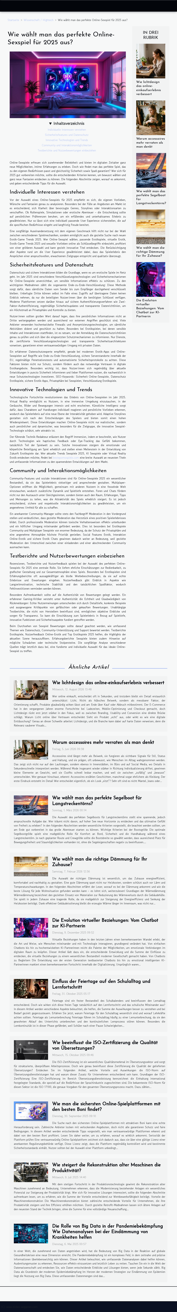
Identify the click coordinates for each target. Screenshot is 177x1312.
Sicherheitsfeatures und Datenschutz (66, 135)
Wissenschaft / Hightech (38, 20)
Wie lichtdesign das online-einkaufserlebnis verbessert (108, 683)
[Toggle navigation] (9, 6)
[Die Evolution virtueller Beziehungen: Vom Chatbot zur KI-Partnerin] (150, 279)
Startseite (13, 20)
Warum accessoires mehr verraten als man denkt (150, 142)
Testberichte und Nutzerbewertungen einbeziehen (67, 150)
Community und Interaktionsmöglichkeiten (67, 145)
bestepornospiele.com (66, 457)
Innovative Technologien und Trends (67, 140)
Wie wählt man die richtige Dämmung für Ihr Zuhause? (150, 252)
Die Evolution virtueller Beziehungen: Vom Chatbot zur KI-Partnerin (150, 308)
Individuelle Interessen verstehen (67, 129)
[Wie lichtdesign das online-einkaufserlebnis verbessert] (150, 61)
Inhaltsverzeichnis (68, 123)
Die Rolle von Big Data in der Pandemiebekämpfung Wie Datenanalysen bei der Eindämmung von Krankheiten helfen (107, 1232)
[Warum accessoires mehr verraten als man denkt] (150, 117)
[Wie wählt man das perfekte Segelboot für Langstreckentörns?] (151, 170)
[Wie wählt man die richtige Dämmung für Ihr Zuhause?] (150, 226)
